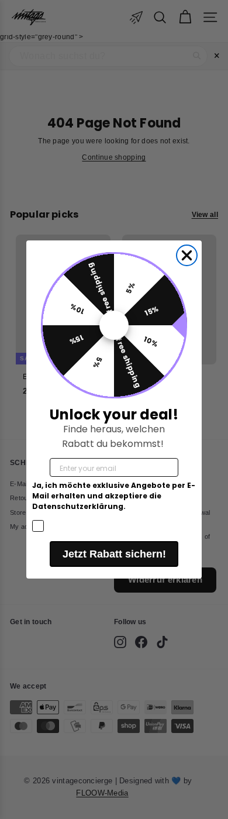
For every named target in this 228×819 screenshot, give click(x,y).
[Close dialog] (187, 255)
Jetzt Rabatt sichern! (114, 554)
